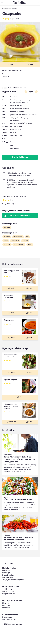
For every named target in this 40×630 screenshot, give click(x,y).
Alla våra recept (8, 577)
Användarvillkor (8, 591)
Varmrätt (25, 240)
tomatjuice (7, 227)
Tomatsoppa (15, 240)
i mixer (29, 244)
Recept (8, 8)
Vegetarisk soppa (19, 244)
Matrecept (6, 570)
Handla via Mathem (20, 157)
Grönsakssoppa (17, 236)
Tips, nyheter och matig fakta (13, 580)
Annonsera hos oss (9, 619)
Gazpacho (7, 236)
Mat (27, 236)
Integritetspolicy (8, 594)
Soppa (6, 240)
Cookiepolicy (7, 589)
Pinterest (5, 603)
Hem (3, 8)
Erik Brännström (16, 70)
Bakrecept (6, 573)
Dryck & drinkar (8, 575)
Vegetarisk (7, 244)
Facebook (6, 608)
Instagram (6, 605)
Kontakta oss (7, 617)
